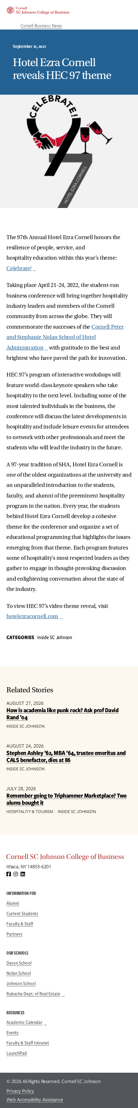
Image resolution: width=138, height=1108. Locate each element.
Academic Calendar (24, 1022)
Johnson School (21, 983)
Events (12, 1032)
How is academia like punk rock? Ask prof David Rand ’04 (62, 714)
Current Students (22, 913)
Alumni (12, 903)
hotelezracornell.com (32, 616)
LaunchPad (16, 1053)
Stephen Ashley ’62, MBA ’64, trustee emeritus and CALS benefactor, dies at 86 (66, 756)
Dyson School (18, 962)
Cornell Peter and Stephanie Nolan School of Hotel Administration (65, 337)
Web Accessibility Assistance (34, 1099)
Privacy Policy (20, 1091)
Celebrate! (18, 268)
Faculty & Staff (19, 923)
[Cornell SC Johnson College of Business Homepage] (69, 858)
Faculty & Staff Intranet (27, 1042)
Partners (14, 934)
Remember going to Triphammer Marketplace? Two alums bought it (66, 799)
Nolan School (18, 973)
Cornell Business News (41, 25)
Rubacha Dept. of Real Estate (33, 993)
